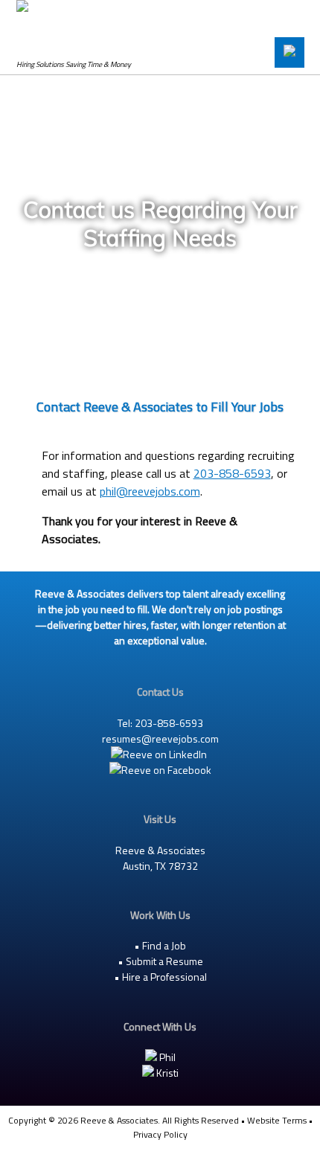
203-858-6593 (232, 473)
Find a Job (164, 945)
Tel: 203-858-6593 (160, 723)
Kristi (166, 1072)
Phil (166, 1057)
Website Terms (277, 1120)
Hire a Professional (164, 976)
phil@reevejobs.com (150, 491)
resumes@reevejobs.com (160, 738)
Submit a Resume (164, 961)
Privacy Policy (160, 1134)
